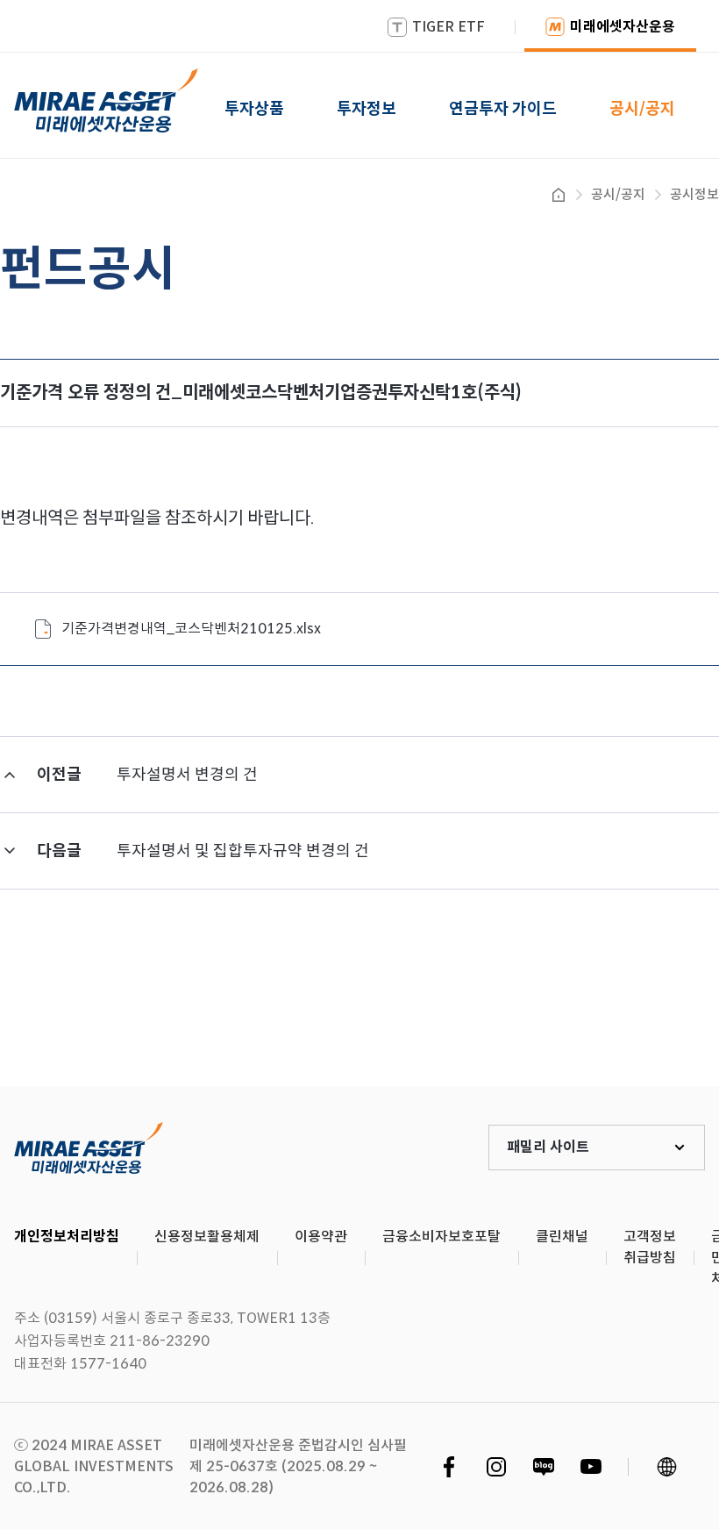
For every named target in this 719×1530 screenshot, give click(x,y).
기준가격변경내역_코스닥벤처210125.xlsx (191, 628)
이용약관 (321, 1236)
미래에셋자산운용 (622, 27)
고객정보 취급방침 (649, 1247)
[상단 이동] (631, 1021)
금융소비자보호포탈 (441, 1236)
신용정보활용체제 (207, 1236)
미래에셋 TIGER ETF (88, 1147)
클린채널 (562, 1236)
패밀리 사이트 (548, 1147)
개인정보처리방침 (66, 1236)
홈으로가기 (558, 195)
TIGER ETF (448, 27)
